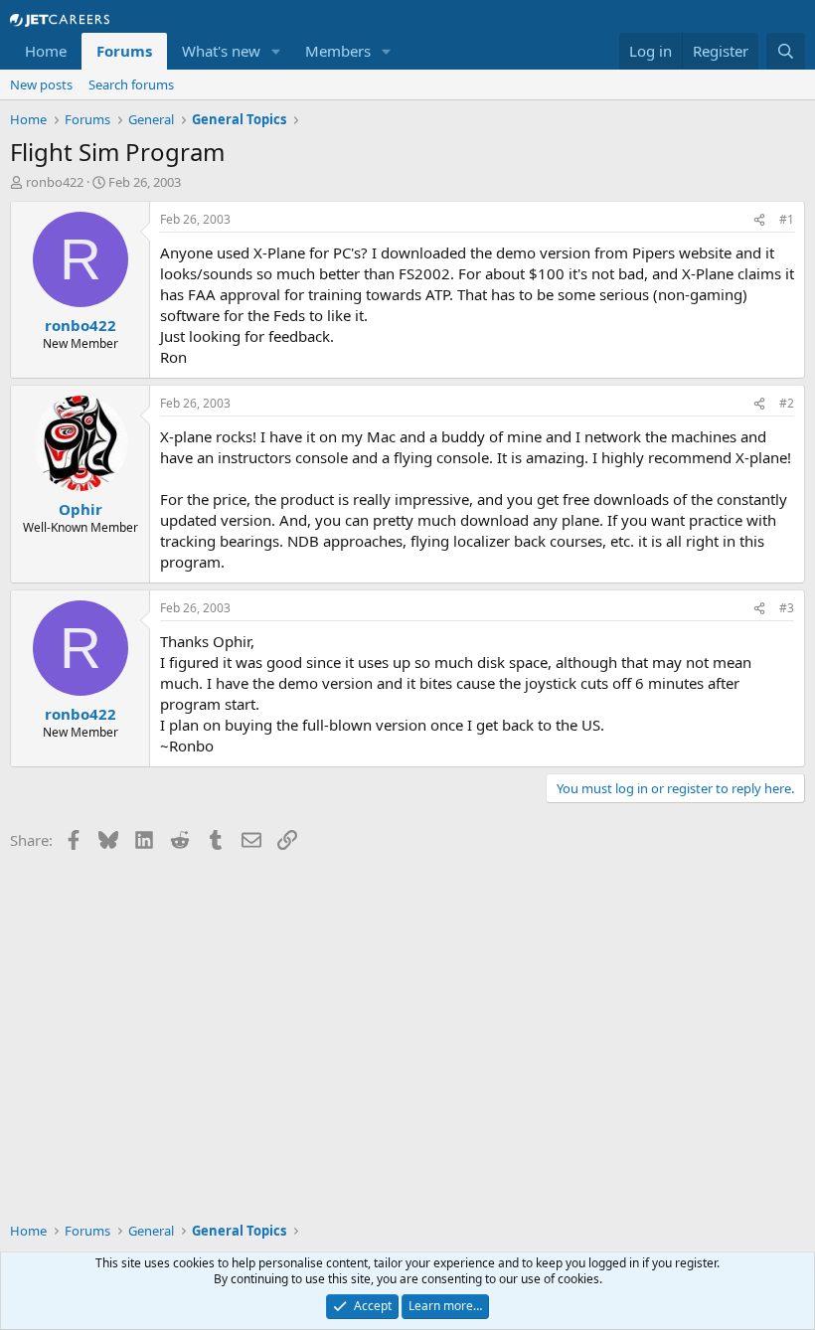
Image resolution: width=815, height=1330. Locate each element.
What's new (221, 51)
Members (338, 51)
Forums (124, 51)
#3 (786, 607)
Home (46, 51)
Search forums (131, 84)
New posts (41, 84)
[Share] (759, 220)
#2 (786, 403)
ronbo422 (54, 182)
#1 (786, 219)
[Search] (785, 51)
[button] (276, 51)
